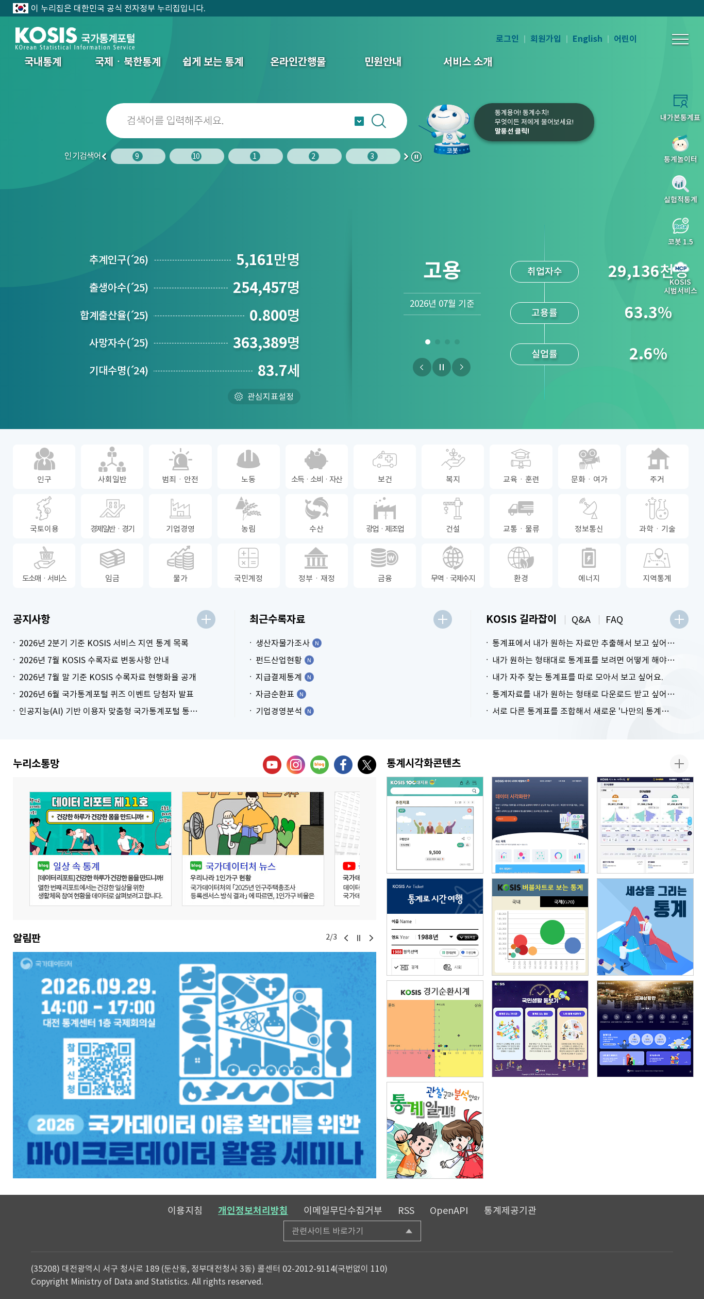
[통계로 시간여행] (435, 927)
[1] (427, 344)
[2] (437, 344)
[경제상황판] (645, 1029)
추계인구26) (118, 260)
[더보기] (206, 619)
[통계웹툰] (435, 1130)
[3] (447, 344)
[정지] (441, 367)
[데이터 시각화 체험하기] (540, 825)
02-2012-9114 (308, 1268)
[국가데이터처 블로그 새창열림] (319, 764)
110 (377, 1268)
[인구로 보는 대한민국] (645, 825)
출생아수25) (118, 287)
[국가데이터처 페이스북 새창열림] (343, 764)
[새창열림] (194, 1065)
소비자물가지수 (544, 271)
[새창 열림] (100, 849)
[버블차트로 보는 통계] (540, 927)
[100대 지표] (435, 825)
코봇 (445, 129)
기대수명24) (118, 370)
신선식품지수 (544, 354)
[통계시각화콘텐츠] (679, 763)
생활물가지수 (544, 313)
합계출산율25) (114, 315)
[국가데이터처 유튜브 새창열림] (272, 764)
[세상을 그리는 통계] (645, 927)
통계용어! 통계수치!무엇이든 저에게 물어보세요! (534, 122)
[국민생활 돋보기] (540, 1029)
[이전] (422, 367)
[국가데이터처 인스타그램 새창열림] (296, 764)
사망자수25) (118, 343)
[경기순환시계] (435, 1029)
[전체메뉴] (680, 39)
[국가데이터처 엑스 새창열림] (367, 764)
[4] (457, 344)
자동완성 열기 (359, 121)
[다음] (461, 367)
